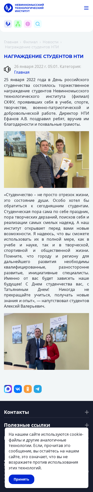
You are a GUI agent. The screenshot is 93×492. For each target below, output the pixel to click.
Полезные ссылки (27, 425)
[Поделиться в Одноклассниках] (28, 389)
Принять (21, 479)
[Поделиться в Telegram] (38, 389)
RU (30, 29)
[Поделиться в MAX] (8, 389)
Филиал (30, 42)
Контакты (16, 412)
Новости (51, 42)
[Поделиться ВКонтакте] (18, 389)
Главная (11, 42)
